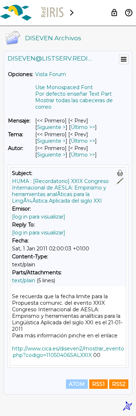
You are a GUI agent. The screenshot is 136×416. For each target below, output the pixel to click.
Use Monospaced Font (64, 87)
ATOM (77, 384)
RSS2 (118, 384)
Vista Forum (50, 74)
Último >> (83, 127)
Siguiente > (51, 127)
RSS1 (98, 384)
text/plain (23, 280)
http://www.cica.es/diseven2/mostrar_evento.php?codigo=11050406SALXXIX (68, 351)
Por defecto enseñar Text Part (73, 94)
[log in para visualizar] (38, 216)
